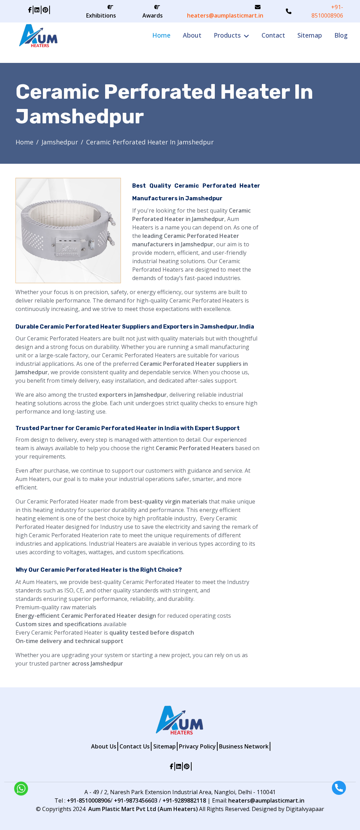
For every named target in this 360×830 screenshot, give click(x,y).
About (192, 35)
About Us (103, 746)
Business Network (244, 746)
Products (227, 35)
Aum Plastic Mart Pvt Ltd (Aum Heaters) (143, 809)
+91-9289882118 (184, 800)
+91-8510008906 (327, 11)
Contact (273, 35)
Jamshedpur (59, 142)
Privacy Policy (197, 746)
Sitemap (309, 35)
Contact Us (135, 746)
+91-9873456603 (136, 800)
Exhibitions (101, 15)
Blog (341, 35)
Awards (152, 15)
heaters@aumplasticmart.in (225, 15)
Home (161, 35)
